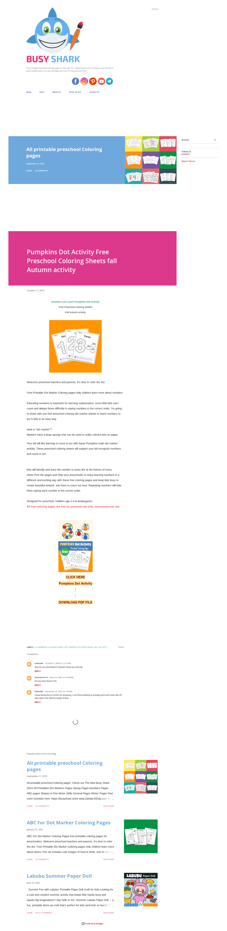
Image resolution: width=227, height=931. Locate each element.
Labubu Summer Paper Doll (59, 876)
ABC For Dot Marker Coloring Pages (68, 822)
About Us (56, 92)
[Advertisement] (92, 113)
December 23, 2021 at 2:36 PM (58, 691)
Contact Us (94, 92)
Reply (38, 671)
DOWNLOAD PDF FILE (75, 602)
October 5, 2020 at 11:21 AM (58, 663)
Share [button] (29, 170)
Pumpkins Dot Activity (75, 583)
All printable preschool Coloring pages (64, 152)
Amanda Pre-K (41, 677)
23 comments (42, 859)
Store (41, 92)
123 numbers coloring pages (48, 647)
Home (29, 92)
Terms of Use (75, 92)
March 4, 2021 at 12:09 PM (61, 677)
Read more (108, 806)
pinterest (186, 154)
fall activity (100, 647)
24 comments (41, 170)
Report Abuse (188, 161)
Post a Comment (43, 912)
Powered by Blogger (94, 923)
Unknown (39, 663)
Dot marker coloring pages (78, 647)
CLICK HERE (75, 577)
